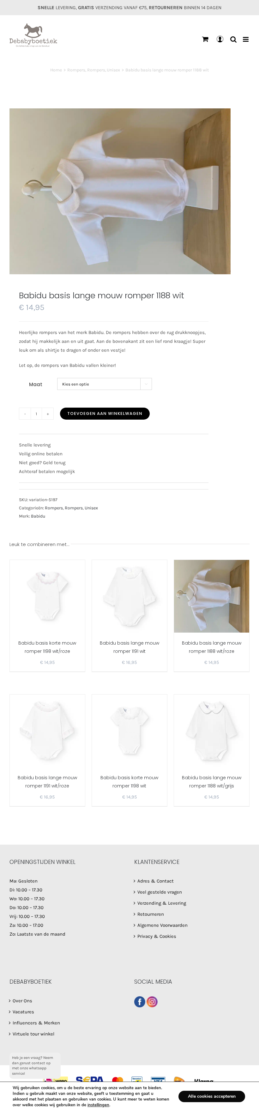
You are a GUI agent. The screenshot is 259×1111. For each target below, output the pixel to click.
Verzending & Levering (161, 903)
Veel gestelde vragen (159, 892)
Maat (35, 384)
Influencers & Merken (36, 1023)
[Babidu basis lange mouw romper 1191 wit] (129, 596)
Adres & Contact (155, 881)
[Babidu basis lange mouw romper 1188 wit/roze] (211, 596)
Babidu (38, 516)
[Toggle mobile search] (233, 39)
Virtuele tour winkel (33, 1034)
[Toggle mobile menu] (246, 39)
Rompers (54, 508)
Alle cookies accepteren (212, 1096)
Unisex (91, 508)
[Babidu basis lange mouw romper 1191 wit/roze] (47, 731)
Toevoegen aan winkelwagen (104, 413)
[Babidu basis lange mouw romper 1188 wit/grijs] (211, 731)
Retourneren (150, 914)
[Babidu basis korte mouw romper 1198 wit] (129, 731)
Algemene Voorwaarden (162, 925)
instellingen (98, 1105)
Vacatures (23, 1012)
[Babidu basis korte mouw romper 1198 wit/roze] (47, 596)
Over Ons (22, 1001)
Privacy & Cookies (156, 936)
